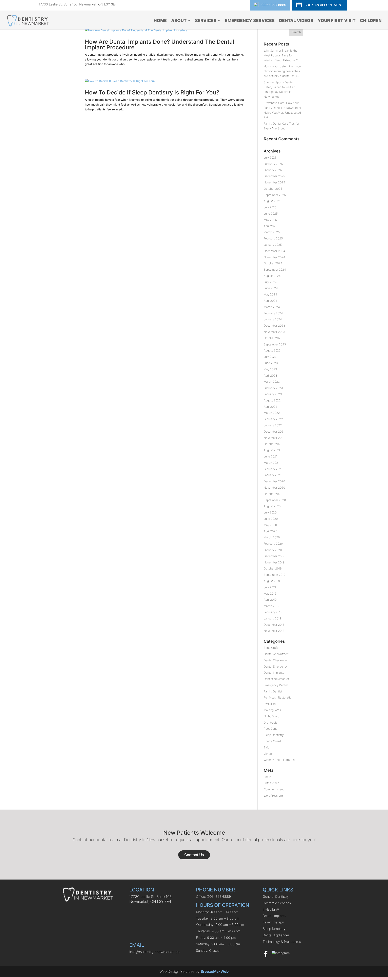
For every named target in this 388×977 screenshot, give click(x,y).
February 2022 (273, 419)
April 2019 (270, 599)
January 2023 (273, 394)
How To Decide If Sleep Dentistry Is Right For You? (152, 92)
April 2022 (270, 406)
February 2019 (273, 612)
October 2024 (273, 263)
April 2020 (270, 531)
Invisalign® (271, 909)
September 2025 (275, 195)
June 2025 (271, 213)
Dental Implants (274, 672)
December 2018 (274, 624)
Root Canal (271, 728)
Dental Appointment (277, 654)
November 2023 (274, 331)
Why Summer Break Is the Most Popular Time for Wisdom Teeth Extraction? (281, 55)
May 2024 (270, 294)
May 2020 (270, 525)
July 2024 (270, 282)
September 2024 (275, 269)
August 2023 (272, 350)
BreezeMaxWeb (215, 971)
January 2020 (273, 549)
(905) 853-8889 (273, 5)
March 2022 (272, 412)
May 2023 (270, 369)
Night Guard (271, 716)
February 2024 (273, 313)
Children (371, 20)
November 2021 (274, 437)
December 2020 (274, 481)
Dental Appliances (276, 935)
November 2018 (274, 630)
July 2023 (270, 356)
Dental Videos (296, 20)
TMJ (266, 747)
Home (160, 20)
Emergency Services (250, 20)
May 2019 (270, 593)
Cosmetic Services (277, 903)
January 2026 (273, 169)
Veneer (268, 753)
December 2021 (274, 431)
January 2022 (273, 425)
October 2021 (273, 444)
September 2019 (274, 574)
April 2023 (270, 375)
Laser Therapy (273, 922)
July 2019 (270, 587)
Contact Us (194, 855)
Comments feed (274, 789)
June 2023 (271, 363)
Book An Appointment (323, 5)
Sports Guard (272, 741)
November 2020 (274, 487)
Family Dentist (273, 691)
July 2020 (270, 512)
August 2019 (272, 581)
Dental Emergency (276, 666)
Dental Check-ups (275, 660)
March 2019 (271, 606)
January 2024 (273, 319)
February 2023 (273, 388)
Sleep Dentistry (274, 735)
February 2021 (273, 469)
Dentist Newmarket (276, 679)
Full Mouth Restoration (278, 697)
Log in (268, 776)
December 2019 (274, 556)
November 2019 (274, 562)
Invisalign (270, 703)
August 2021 (272, 450)
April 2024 (270, 300)
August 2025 (272, 201)
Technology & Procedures (282, 942)
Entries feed (271, 783)
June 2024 (271, 288)
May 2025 (270, 219)
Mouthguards (272, 710)
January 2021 (272, 475)
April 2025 (270, 226)
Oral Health (271, 722)
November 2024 (274, 257)
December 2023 (274, 325)
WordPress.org (273, 795)
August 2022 (272, 400)
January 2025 (273, 244)
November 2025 (274, 182)
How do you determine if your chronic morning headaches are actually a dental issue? (283, 71)
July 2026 (270, 157)
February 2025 (273, 238)
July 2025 (270, 207)
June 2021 (270, 456)
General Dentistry (276, 896)
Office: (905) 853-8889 (213, 896)
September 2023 (275, 344)
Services (205, 20)
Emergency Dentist (276, 685)
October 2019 (273, 568)
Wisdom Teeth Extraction (280, 759)
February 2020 (273, 543)
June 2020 (271, 518)
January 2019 (272, 618)
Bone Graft (271, 647)
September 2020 (275, 500)
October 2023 (273, 338)
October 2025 (273, 188)
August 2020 (272, 506)
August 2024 (272, 275)
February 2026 (273, 163)
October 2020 (273, 493)
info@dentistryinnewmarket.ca (154, 952)
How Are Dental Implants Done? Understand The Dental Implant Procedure (159, 44)
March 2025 (272, 232)
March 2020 (272, 537)
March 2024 (272, 307)
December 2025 (274, 176)
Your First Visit (336, 20)
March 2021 (271, 462)
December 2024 (274, 251)
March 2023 (272, 381)
